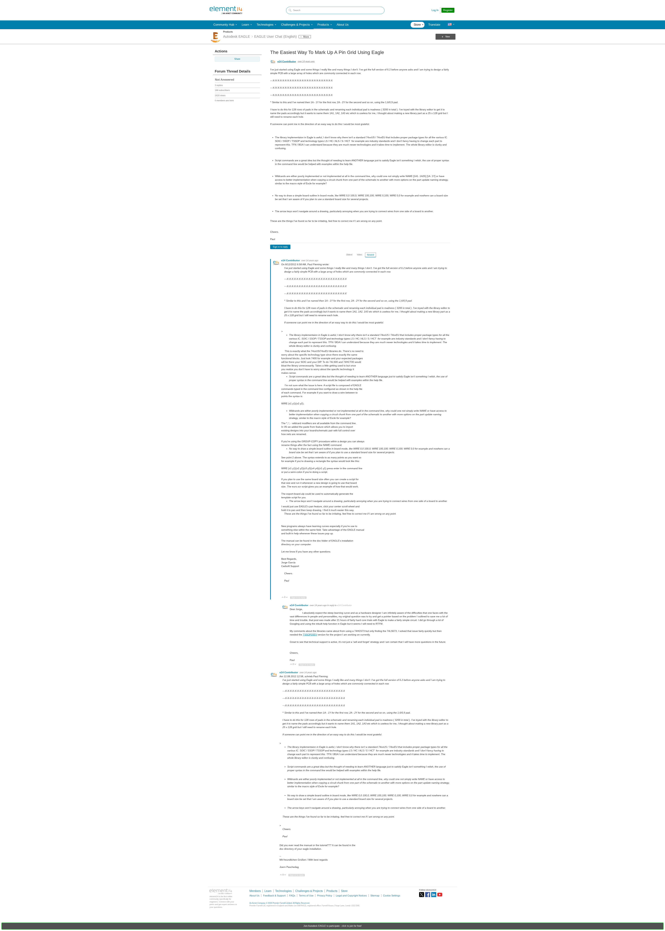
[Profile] (449, 24)
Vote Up (282, 597)
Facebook (427, 894)
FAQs (292, 895)
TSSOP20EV (310, 634)
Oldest (349, 254)
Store (344, 890)
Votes (359, 254)
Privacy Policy (324, 895)
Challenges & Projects (309, 890)
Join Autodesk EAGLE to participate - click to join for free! (332, 926)
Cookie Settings (391, 895)
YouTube (439, 894)
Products (228, 31)
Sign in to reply (280, 247)
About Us (254, 895)
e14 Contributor (286, 61)
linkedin (433, 894)
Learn (268, 890)
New (447, 36)
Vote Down (286, 597)
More (306, 36)
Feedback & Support (274, 895)
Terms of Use (306, 895)
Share (237, 59)
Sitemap (374, 895)
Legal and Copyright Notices (351, 895)
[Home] (226, 10)
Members (255, 890)
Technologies (283, 890)
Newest (370, 255)
